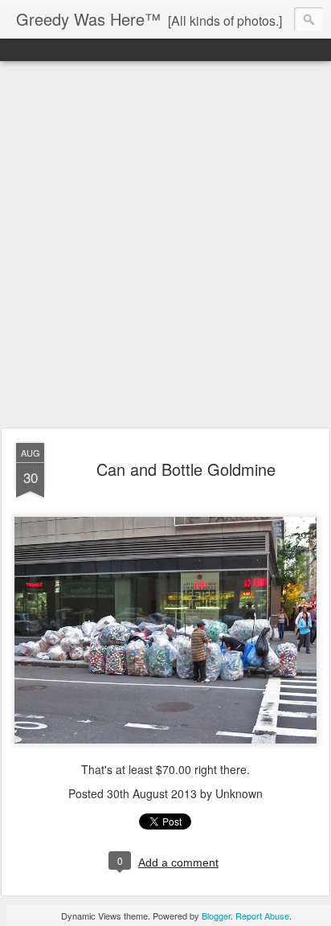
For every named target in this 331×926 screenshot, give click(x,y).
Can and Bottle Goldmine (186, 469)
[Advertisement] (165, 245)
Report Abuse (262, 915)
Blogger (216, 915)
